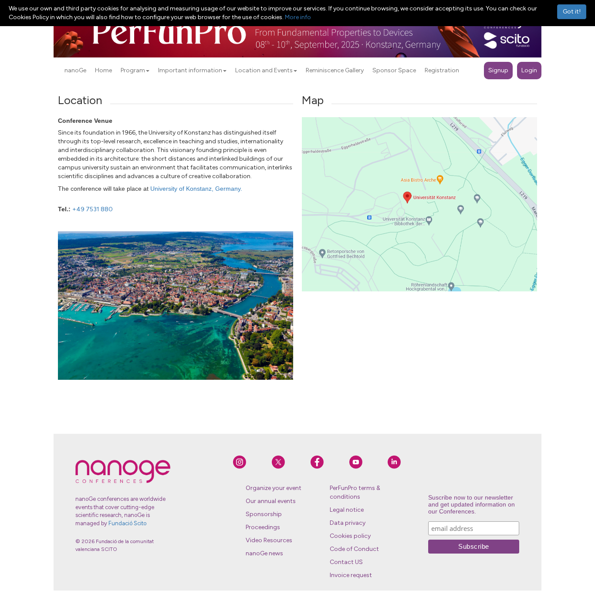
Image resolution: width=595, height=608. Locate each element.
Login (529, 70)
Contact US (346, 562)
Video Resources (269, 540)
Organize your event (273, 488)
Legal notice (347, 509)
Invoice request (351, 575)
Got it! (572, 11)
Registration (442, 70)
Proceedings (263, 527)
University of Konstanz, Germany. (196, 188)
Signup (498, 70)
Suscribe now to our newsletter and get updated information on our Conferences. (471, 504)
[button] (147, 71)
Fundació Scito (127, 523)
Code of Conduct (354, 549)
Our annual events (271, 501)
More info (298, 17)
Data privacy (347, 523)
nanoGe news (264, 553)
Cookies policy (350, 536)
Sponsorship (264, 514)
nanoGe (75, 70)
